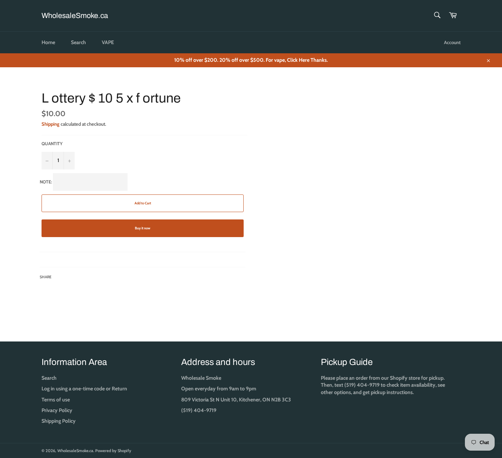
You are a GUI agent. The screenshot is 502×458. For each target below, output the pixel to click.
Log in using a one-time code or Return (84, 388)
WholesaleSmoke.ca (75, 15)
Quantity (52, 143)
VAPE (108, 42)
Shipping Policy (59, 421)
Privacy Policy (57, 410)
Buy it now (142, 228)
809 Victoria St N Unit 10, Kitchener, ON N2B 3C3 (236, 399)
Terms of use (56, 399)
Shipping (51, 124)
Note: (95, 229)
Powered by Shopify (113, 450)
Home (48, 42)
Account (452, 42)
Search (78, 42)
